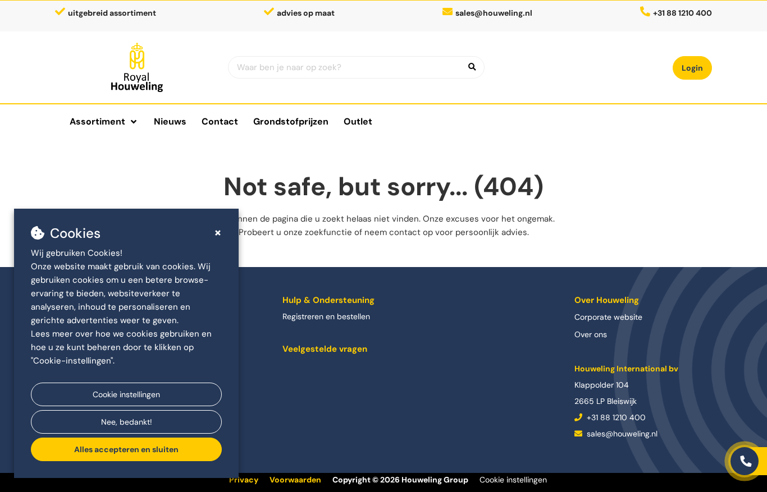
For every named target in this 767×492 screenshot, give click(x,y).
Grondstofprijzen (290, 121)
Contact (220, 121)
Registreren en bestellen (326, 316)
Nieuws (170, 121)
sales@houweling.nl (493, 13)
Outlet (358, 121)
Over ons (590, 334)
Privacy (243, 480)
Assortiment (97, 121)
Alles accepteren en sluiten (126, 449)
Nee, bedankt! (126, 422)
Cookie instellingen (126, 394)
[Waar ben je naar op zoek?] (472, 67)
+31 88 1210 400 (615, 417)
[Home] (137, 67)
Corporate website (608, 317)
